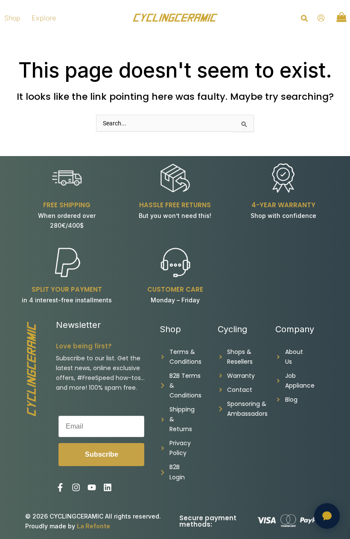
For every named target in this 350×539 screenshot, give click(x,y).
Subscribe (101, 454)
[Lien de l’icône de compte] (321, 18)
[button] (305, 19)
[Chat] (327, 516)
